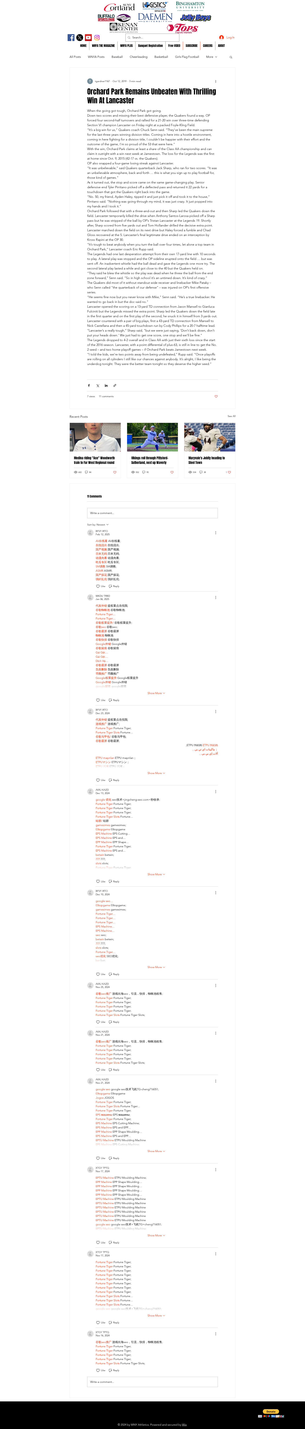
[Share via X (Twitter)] (97, 385)
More (209, 57)
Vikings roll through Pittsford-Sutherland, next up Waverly (149, 460)
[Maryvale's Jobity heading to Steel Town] (209, 437)
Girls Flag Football (187, 57)
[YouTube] (88, 37)
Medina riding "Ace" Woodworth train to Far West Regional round (94, 460)
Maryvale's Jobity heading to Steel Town (207, 460)
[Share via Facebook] (89, 385)
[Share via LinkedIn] (106, 385)
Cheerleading (138, 57)
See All (231, 416)
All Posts (75, 57)
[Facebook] (71, 37)
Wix (184, 1424)
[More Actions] (216, 533)
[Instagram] (97, 37)
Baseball (117, 57)
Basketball (161, 57)
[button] (231, 57)
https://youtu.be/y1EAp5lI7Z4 (144, 1419)
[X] (79, 37)
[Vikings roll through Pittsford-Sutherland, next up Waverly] (152, 437)
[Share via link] (114, 385)
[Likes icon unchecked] (98, 586)
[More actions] (216, 81)
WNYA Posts (96, 57)
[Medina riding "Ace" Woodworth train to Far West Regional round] (95, 437)
